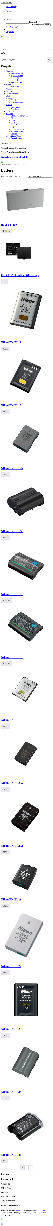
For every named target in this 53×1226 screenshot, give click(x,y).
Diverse (14, 118)
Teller (42, 1210)
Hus (17, 78)
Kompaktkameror (18, 73)
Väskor (14, 134)
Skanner (9, 98)
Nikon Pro (10, 89)
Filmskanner (15, 100)
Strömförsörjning (17, 129)
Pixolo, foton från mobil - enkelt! (14, 157)
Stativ (13, 127)
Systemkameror (17, 76)
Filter (13, 120)
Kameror (9, 71)
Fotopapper (15, 107)
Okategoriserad (12, 93)
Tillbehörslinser (17, 131)
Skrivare (9, 105)
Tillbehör (9, 114)
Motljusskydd (16, 125)
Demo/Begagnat (17, 138)
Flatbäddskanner (17, 102)
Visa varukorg (11, 7)
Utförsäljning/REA (13, 136)
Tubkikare (15, 87)
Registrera (10, 32)
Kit (17, 80)
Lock (13, 122)
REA (8, 96)
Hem (3, 164)
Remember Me (38, 25)
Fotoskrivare (16, 109)
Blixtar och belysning (19, 116)
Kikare (8, 84)
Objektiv (9, 91)
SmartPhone (10, 111)
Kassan (9, 11)
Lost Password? (12, 27)
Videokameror (16, 82)
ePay (18, 1210)
